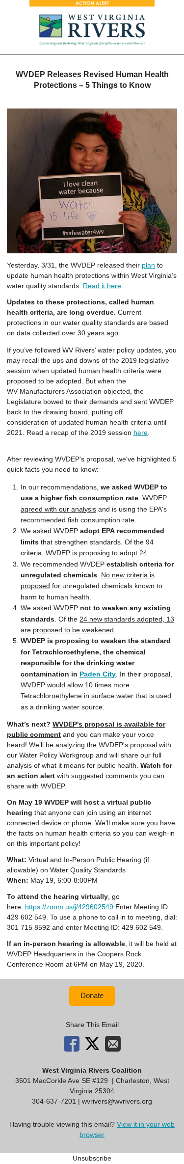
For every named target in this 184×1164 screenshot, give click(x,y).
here (140, 432)
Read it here (102, 286)
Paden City (97, 674)
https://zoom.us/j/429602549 (69, 907)
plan (148, 265)
